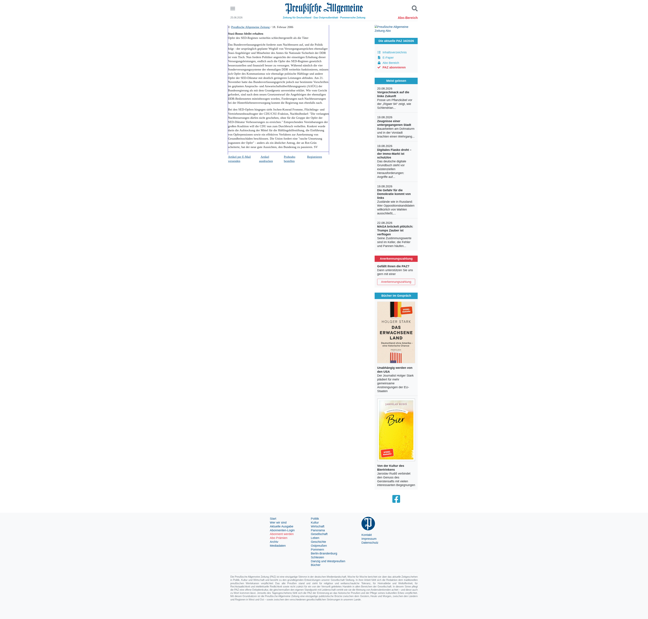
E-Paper (387, 57)
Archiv (274, 541)
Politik (315, 518)
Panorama (318, 530)
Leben (315, 538)
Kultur (315, 522)
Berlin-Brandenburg (324, 553)
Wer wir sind (278, 522)
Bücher (315, 565)
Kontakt (366, 535)
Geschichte (318, 541)
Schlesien (317, 557)
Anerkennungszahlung (396, 281)
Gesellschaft (319, 534)
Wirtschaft (317, 526)
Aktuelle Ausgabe (281, 526)
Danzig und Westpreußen (328, 561)
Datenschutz (369, 542)
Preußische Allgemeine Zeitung (250, 27)
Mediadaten (278, 545)
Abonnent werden (282, 534)
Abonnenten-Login (282, 530)
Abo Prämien (278, 538)
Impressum (368, 538)
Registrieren (314, 156)
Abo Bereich (390, 63)
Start (273, 518)
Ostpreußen (319, 545)
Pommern (317, 549)
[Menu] (233, 8)
